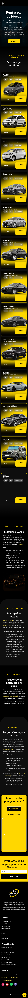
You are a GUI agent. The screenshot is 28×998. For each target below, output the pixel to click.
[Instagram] (2, 984)
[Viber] (15, 984)
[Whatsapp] (11, 984)
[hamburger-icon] (25, 3)
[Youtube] (7, 984)
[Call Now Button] (24, 995)
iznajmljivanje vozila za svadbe (10, 696)
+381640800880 (7, 980)
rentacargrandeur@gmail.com (10, 977)
